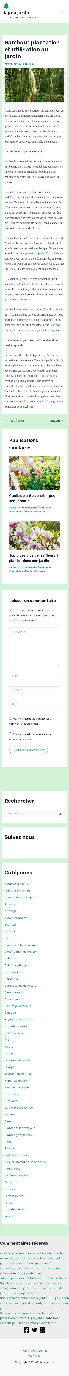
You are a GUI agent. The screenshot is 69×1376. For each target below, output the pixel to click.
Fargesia (54, 330)
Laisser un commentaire (23, 507)
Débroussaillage (16, 965)
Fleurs (9, 1046)
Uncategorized (15, 1209)
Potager (10, 1148)
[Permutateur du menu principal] (62, 11)
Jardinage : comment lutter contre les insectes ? (33, 1278)
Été (7, 1039)
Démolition (12, 979)
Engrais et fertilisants (19, 1019)
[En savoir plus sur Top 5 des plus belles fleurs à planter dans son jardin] (34, 535)
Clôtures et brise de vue (21, 945)
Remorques (12, 1168)
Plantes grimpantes (18, 1135)
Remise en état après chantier (25, 1162)
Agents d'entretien (17, 890)
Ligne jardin (17, 12)
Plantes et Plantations (20, 1128)
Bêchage (11, 924)
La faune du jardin (17, 1060)
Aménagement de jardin (21, 897)
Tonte (8, 1202)
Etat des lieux (14, 1033)
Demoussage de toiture (20, 985)
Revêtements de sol (18, 1175)
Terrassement (14, 1195)
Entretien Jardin (16, 1026)
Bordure (10, 931)
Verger (9, 1216)
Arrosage (11, 911)
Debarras (11, 958)
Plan (8, 1121)
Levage (9, 1067)
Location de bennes (18, 1073)
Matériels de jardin (18, 1080)
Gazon (9, 1053)
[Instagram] (42, 1330)
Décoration (12, 972)
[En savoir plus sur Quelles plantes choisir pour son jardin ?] (34, 472)
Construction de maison (21, 951)
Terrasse (10, 1189)
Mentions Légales (34, 1350)
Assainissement (16, 918)
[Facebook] (27, 1330)
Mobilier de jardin (17, 1087)
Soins (8, 1182)
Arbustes (11, 904)
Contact (34, 1355)
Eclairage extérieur (18, 1006)
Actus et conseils (16, 883)
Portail (9, 1141)
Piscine (10, 1114)
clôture (9, 938)
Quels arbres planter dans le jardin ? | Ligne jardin (34, 1298)
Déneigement (14, 992)
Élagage (10, 1012)
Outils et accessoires (19, 1107)
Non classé (12, 1094)
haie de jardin (36, 253)
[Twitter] (35, 1330)
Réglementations (16, 1155)
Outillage (11, 1100)
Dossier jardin (14, 999)
